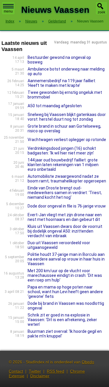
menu (8, 11)
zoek (101, 12)
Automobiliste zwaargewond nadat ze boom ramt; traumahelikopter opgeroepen (67, 178)
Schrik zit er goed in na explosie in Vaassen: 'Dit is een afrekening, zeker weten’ (62, 320)
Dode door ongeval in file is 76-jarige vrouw (67, 206)
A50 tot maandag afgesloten (55, 105)
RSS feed (55, 371)
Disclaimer (39, 376)
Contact (16, 371)
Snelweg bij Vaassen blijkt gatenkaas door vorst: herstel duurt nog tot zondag (67, 117)
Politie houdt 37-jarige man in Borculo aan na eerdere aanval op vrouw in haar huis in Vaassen (66, 259)
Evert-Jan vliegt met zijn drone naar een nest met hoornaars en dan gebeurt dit (65, 217)
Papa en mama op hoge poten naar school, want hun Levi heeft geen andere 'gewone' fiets (65, 292)
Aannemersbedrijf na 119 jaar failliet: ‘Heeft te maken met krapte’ (62, 83)
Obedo (88, 362)
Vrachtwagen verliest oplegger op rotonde (67, 139)
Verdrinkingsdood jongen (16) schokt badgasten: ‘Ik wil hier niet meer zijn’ (62, 150)
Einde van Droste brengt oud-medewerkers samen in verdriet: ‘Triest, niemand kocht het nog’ (65, 193)
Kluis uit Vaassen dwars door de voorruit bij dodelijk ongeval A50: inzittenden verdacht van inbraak (65, 231)
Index (10, 21)
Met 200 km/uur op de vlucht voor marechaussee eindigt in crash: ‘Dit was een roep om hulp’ (65, 275)
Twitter (35, 371)
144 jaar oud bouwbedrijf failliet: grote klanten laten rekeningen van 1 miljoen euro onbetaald (63, 165)
